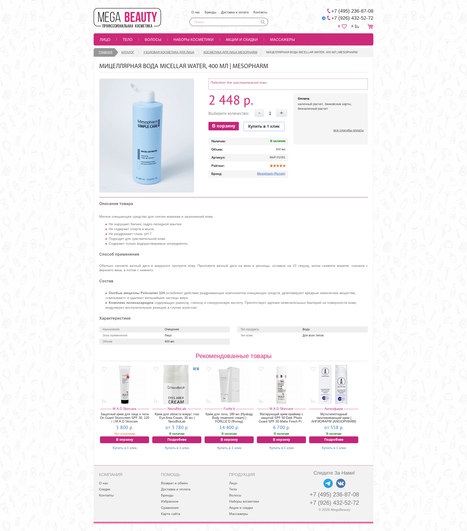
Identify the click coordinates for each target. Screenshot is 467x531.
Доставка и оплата (235, 12)
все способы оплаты (348, 130)
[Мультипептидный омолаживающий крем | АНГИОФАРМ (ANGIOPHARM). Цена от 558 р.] (333, 384)
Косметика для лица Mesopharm (230, 52)
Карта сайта (170, 514)
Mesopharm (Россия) (271, 173)
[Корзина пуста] (370, 26)
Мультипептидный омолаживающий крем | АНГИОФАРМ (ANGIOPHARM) (333, 417)
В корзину (223, 126)
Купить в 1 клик (264, 126)
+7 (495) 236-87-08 (334, 494)
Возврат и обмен (174, 483)
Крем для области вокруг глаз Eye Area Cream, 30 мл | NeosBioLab (177, 417)
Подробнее (177, 439)
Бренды (210, 12)
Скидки (104, 489)
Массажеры (282, 39)
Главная (105, 52)
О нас (195, 12)
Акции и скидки (242, 39)
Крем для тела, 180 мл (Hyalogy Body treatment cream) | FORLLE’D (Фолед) (229, 417)
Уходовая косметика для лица (169, 52)
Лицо (105, 39)
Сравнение (170, 508)
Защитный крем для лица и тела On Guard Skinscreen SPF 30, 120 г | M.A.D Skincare (124, 417)
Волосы (153, 39)
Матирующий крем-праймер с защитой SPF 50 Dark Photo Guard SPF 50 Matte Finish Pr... (281, 417)
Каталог (127, 52)
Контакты (260, 12)
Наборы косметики (193, 39)
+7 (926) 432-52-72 (334, 502)
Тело (128, 39)
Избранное (170, 501)
